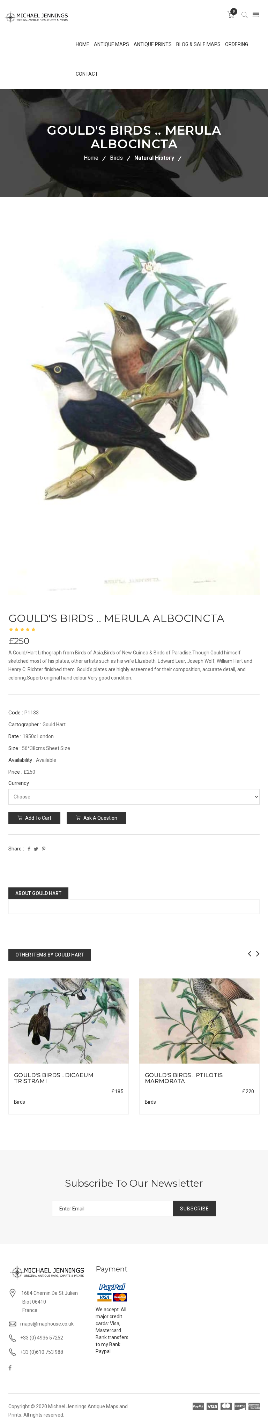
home (82, 44)
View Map (101, 1063)
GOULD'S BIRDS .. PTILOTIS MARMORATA (184, 1078)
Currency (18, 783)
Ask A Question (99, 818)
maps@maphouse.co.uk (47, 1324)
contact (87, 74)
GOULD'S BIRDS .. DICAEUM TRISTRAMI (54, 1078)
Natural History (154, 158)
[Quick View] (68, 1021)
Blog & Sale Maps (198, 44)
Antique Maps (111, 44)
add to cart (37, 818)
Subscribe (194, 1208)
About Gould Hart (38, 893)
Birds (116, 158)
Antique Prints (153, 44)
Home (91, 158)
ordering (236, 44)
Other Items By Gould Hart (49, 955)
